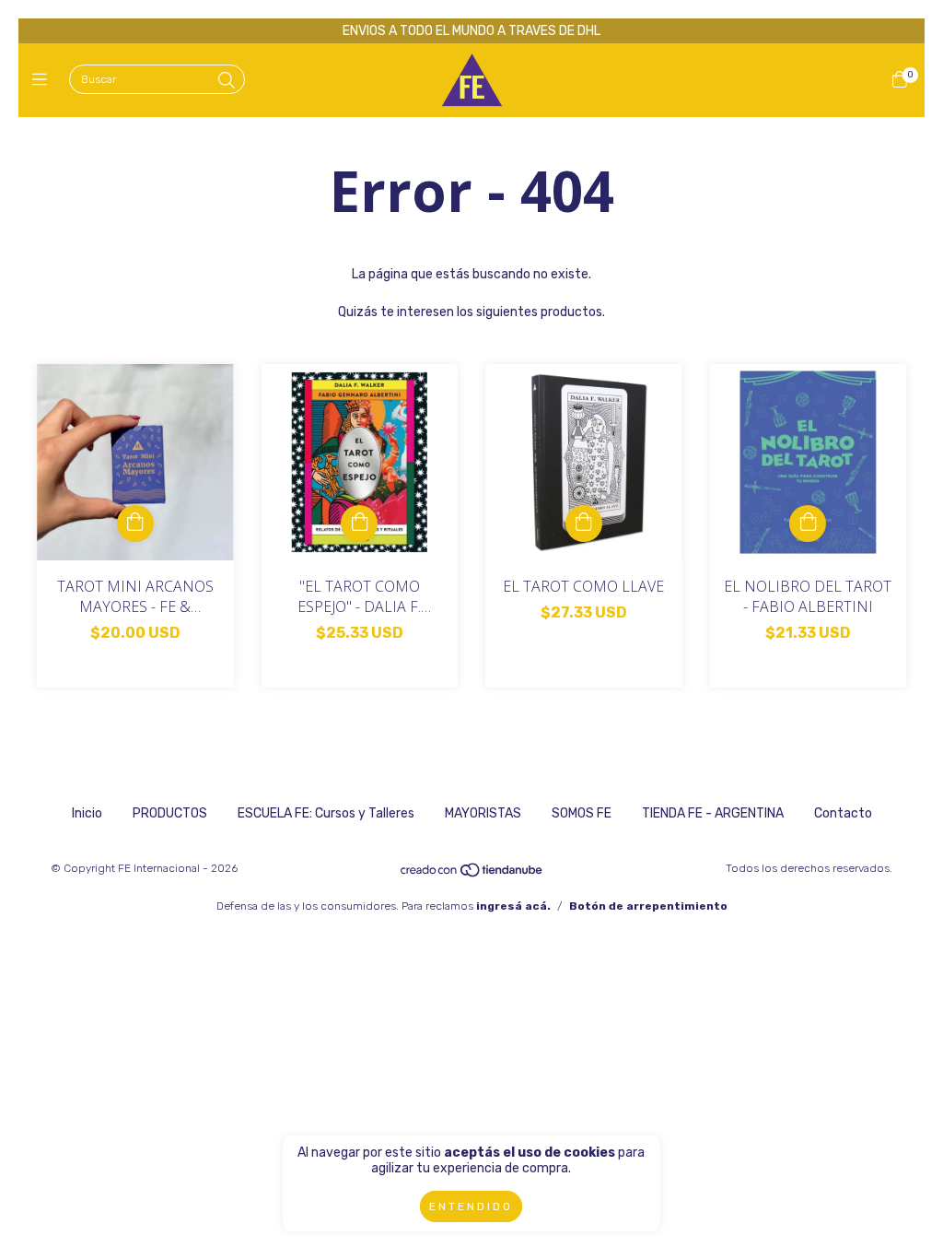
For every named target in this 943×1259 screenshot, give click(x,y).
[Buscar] (226, 81)
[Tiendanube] (472, 874)
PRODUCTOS (170, 813)
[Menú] (43, 80)
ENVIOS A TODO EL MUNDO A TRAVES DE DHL (471, 31)
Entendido (471, 1206)
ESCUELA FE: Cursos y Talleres (326, 813)
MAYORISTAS (483, 813)
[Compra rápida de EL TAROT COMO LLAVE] (583, 523)
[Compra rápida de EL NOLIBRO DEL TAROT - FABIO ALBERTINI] (807, 523)
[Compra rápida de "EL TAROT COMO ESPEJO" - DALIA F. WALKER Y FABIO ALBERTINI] (359, 523)
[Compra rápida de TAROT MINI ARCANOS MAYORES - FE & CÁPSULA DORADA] (135, 523)
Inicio (87, 813)
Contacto (843, 813)
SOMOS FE (581, 813)
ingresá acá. (513, 906)
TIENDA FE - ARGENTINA (713, 813)
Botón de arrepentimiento (648, 906)
